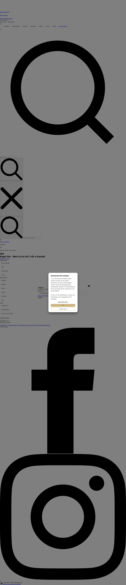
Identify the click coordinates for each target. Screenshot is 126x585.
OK (63, 305)
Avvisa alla (63, 309)
